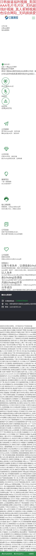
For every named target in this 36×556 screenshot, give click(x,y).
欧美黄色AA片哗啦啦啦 (12, 426)
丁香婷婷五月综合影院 (21, 338)
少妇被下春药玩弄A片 (26, 451)
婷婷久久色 (7, 449)
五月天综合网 (28, 386)
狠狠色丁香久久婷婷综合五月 (18, 336)
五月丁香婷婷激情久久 (14, 419)
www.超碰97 (22, 355)
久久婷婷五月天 (15, 442)
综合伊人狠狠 (4, 397)
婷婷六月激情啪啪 (14, 424)
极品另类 (24, 424)
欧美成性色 (27, 446)
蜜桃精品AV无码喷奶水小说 (23, 534)
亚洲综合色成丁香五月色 (15, 417)
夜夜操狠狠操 (20, 455)
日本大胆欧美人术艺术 (7, 469)
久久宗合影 (12, 551)
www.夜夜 (3, 330)
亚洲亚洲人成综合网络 (28, 365)
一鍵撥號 (31, 554)
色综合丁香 (11, 353)
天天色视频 (3, 367)
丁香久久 (30, 490)
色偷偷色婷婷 (10, 486)
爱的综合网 (23, 526)
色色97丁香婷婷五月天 (27, 415)
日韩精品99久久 (24, 334)
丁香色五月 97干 (23, 507)
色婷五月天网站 (5, 332)
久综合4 (24, 486)
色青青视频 (5, 407)
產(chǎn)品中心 (19, 554)
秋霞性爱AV (30, 401)
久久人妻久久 (24, 459)
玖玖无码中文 (9, 482)
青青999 (29, 444)
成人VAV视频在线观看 (12, 474)
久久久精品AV (18, 386)
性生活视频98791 (7, 384)
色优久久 (5, 523)
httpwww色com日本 (28, 517)
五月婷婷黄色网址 (13, 367)
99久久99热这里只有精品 (18, 407)
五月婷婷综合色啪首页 (27, 430)
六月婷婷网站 (14, 453)
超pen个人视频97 (12, 521)
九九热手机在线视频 (15, 461)
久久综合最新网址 (13, 451)
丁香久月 (17, 359)
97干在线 (18, 509)
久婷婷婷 (9, 511)
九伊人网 (5, 457)
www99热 (5, 528)
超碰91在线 (11, 440)
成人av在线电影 (14, 430)
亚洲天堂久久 (15, 340)
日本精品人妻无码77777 (28, 409)
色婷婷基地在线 (18, 363)
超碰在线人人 (16, 546)
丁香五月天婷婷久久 (11, 507)
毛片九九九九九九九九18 (8, 540)
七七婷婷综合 (25, 428)
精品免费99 (23, 532)
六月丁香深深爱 (7, 530)
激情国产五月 (4, 422)
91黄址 (28, 548)
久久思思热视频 (16, 436)
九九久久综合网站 (13, 376)
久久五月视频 (12, 390)
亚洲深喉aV (15, 415)
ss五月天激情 (10, 509)
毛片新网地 (28, 394)
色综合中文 (26, 403)
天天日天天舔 (16, 544)
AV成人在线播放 (27, 511)
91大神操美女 (17, 511)
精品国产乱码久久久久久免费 (22, 388)
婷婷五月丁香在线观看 (22, 503)
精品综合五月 (9, 386)
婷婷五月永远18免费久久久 (22, 513)
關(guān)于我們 (11, 67)
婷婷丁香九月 (12, 476)
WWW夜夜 (15, 401)
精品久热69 (30, 355)
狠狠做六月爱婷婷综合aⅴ (10, 334)
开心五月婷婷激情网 (24, 521)
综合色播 (29, 330)
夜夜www (8, 484)
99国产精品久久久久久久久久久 (10, 409)
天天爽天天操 (23, 478)
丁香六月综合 (25, 484)
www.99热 (23, 401)
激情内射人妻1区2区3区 (16, 457)
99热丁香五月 (25, 332)
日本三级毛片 (31, 426)
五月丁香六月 (17, 351)
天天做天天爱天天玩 (10, 347)
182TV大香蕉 (22, 465)
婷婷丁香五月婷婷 (24, 538)
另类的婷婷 (5, 442)
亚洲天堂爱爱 (8, 515)
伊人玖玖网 (17, 432)
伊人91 (4, 419)
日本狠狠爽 (11, 496)
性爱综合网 (17, 413)
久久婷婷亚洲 (16, 428)
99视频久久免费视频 (27, 442)
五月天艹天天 (18, 519)
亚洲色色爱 (11, 349)
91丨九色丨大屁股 (27, 436)
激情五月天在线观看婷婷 (17, 422)
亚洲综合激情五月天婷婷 (18, 370)
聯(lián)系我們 (7, 295)
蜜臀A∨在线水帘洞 (15, 505)
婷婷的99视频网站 (16, 542)
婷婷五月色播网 (5, 463)
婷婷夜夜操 (12, 523)
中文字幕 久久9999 (22, 349)
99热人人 (25, 461)
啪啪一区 (3, 509)
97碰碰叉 (5, 532)
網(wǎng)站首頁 (6, 554)
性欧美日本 (8, 388)
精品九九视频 (11, 330)
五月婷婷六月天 (23, 411)
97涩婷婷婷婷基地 (12, 480)
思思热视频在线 (5, 340)
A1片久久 (16, 530)
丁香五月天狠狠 (28, 540)
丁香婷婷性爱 (32, 532)
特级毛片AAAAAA (22, 347)
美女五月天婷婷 (10, 382)
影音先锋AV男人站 (26, 359)
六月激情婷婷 (13, 538)
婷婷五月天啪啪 (20, 469)
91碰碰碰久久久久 (27, 432)
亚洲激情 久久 (16, 399)
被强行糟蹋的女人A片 (10, 548)
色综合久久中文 (22, 390)
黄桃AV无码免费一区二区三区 (13, 357)
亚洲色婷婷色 (9, 359)
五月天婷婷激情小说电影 (13, 365)
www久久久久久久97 (6, 374)
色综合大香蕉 (28, 440)
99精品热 (23, 426)
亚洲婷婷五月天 (9, 534)
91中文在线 (15, 526)
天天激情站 (8, 363)
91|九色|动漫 (20, 523)
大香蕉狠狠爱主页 (22, 551)
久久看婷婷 (25, 505)
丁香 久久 (12, 492)
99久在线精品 (26, 515)
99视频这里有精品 (8, 413)
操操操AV (30, 530)
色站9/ (26, 417)
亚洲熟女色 (13, 355)
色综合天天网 (16, 438)
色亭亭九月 (28, 488)
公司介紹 (4, 26)
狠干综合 (21, 480)
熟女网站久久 (15, 449)
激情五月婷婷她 (14, 459)
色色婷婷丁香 (17, 515)
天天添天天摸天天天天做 (17, 405)
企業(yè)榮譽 (6, 28)
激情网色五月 (28, 519)
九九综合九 (12, 528)
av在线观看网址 (9, 503)
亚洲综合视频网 (31, 476)
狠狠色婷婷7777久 (28, 399)
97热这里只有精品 (12, 411)
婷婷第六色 (9, 432)
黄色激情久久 (9, 338)
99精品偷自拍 (28, 536)
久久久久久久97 (18, 446)
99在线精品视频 (10, 455)
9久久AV (30, 486)
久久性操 (22, 361)
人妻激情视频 (8, 446)
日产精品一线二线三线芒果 (24, 345)
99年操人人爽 (19, 342)
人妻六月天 (7, 436)
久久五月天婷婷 (7, 351)
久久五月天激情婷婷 (20, 374)
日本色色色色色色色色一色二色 (25, 353)
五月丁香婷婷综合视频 (23, 434)
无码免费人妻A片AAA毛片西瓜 (19, 392)
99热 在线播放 (4, 392)
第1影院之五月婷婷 (17, 463)
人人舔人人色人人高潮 (27, 367)
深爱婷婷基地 (13, 465)
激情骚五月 (19, 536)
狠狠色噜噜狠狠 (24, 453)
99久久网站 (19, 440)
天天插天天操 (4, 361)
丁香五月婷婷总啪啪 (8, 394)
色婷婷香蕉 (12, 403)
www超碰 (3, 521)
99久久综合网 (29, 469)
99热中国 (31, 349)
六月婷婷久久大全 (10, 490)
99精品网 (18, 486)
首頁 (3, 67)
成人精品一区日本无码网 (7, 345)
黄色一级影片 (4, 551)
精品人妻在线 (4, 461)
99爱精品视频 (16, 484)
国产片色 (28, 422)
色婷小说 (24, 372)
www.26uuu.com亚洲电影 (13, 517)
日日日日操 (5, 355)
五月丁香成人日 (13, 378)
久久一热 (3, 486)
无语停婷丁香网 (21, 330)
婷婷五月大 (12, 536)
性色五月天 (25, 494)
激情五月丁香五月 (14, 467)
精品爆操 (8, 526)
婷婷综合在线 (20, 492)
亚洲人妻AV (23, 340)
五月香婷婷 (28, 523)
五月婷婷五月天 (22, 528)
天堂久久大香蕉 (28, 542)
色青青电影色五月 (5, 444)
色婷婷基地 (31, 378)
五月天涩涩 (17, 494)
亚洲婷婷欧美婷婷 (16, 471)
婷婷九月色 (10, 519)
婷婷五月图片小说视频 (19, 444)
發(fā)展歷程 (5, 30)
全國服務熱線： (16, 301)
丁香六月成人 (28, 342)
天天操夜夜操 (20, 394)
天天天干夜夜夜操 (19, 482)
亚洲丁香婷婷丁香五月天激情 (11, 372)
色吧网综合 (23, 376)
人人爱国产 (21, 548)
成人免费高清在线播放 (11, 488)
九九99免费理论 (14, 532)
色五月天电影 (6, 415)
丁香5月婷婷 (27, 357)
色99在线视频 (18, 384)
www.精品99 (21, 476)
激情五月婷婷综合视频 (16, 397)
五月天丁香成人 (15, 499)
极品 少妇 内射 (6, 401)
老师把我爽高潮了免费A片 (16, 501)
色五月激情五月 (14, 361)
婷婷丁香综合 (29, 492)
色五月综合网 (22, 378)
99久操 (24, 351)
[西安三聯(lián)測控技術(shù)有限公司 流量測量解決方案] (11, 17)
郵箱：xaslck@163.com (13, 307)
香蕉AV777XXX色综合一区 (24, 496)
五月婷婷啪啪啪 (22, 490)
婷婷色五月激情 (15, 332)
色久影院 (20, 403)
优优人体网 (24, 546)
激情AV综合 (24, 499)
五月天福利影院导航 (22, 382)
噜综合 (11, 494)
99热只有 (21, 488)
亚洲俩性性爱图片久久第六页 (17, 380)
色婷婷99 (19, 540)
